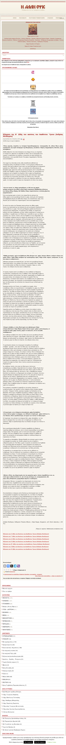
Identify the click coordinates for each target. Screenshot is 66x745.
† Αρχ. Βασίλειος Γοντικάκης (11, 697)
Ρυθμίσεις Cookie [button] (51, 742)
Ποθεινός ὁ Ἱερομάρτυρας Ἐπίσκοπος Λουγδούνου (23, 40)
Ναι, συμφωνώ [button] (28, 742)
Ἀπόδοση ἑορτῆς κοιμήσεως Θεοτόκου (12, 38)
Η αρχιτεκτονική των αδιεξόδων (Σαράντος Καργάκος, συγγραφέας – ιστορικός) (23, 574)
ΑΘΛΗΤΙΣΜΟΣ (6, 629)
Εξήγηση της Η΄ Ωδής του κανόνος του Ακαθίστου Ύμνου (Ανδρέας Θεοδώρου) (26, 549)
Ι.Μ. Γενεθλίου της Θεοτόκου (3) (12, 724)
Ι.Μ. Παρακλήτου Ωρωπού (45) (11, 721)
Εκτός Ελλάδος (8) (8, 668)
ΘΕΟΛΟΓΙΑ (6, 598)
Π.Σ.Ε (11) (5, 673)
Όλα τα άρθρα (7, 591)
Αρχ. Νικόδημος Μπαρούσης (11, 700)
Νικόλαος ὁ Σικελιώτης (31, 41)
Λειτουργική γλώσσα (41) (10, 650)
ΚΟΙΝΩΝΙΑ (5, 601)
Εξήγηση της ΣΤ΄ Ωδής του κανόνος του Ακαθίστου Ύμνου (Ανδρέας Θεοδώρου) (26, 544)
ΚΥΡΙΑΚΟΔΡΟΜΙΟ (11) (9, 636)
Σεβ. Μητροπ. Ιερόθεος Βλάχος (12, 692)
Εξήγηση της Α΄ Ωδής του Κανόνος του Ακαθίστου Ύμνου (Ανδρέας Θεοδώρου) (26, 534)
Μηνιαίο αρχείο (7, 588)
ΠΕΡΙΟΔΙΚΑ (6, 624)
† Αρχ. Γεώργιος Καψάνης (10, 694)
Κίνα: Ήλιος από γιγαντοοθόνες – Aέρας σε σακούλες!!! (48, 576)
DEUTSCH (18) (7, 682)
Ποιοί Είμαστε (22, 17)
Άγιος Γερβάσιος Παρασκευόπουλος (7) (14, 685)
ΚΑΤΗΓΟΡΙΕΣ (6, 595)
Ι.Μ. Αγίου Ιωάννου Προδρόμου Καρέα (14, 730)
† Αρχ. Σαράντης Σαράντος (11, 703)
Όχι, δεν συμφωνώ (40, 742)
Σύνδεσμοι (50, 17)
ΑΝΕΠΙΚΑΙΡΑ (6, 627)
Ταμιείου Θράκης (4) (9, 727)
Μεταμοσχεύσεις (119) (9, 642)
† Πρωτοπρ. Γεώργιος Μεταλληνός (13, 706)
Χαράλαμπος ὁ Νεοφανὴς (42, 41)
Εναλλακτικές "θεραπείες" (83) (12, 647)
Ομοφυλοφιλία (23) (9, 645)
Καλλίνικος (37, 40)
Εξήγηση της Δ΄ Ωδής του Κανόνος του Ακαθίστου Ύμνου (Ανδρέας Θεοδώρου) (26, 539)
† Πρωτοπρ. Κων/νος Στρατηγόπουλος (14, 709)
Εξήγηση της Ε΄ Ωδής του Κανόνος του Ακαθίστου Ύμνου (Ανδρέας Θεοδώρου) (26, 541)
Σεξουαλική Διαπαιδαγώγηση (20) (13, 656)
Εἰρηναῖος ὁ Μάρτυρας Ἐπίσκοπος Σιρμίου (40, 38)
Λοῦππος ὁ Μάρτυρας (26, 38)
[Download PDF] (24, 139)
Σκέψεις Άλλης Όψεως (9, 606)
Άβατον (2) (6, 665)
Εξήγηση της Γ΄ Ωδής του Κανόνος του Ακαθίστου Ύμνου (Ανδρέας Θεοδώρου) (26, 536)
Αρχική (14, 17)
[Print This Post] (21, 139)
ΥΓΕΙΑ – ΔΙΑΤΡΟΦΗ (8, 609)
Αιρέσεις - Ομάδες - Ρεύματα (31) (13, 659)
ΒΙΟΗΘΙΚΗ (5, 612)
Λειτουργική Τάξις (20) (9, 653)
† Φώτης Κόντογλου (8, 712)
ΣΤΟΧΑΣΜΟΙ (6, 603)
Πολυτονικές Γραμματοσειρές (37, 17)
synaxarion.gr (33, 48)
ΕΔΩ (28, 62)
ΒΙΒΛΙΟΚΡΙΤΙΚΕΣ (7, 618)
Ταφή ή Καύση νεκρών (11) (11, 662)
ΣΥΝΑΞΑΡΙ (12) (7, 639)
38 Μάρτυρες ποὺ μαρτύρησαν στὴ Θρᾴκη (49, 40)
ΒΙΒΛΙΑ (4, 615)
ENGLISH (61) (6, 679)
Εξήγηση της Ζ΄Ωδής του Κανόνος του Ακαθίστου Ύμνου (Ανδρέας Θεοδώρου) (26, 546)
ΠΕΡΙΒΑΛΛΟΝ (6, 621)
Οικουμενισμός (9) (8, 671)
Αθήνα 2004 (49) (7, 676)
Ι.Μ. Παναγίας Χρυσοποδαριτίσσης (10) (14, 718)
